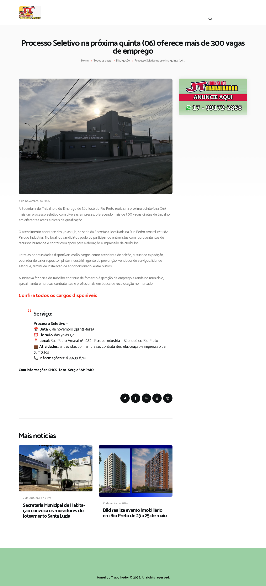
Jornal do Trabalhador (112, 577)
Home (85, 61)
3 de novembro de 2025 (34, 200)
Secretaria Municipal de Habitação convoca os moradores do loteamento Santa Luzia (54, 511)
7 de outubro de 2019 (37, 498)
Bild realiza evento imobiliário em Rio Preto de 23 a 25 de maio (135, 513)
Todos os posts (102, 60)
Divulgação (123, 61)
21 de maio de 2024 (115, 503)
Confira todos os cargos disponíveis (58, 296)
